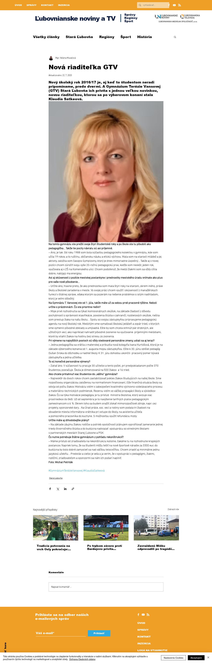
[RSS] (179, 5)
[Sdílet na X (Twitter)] (57, 488)
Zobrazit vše (173, 509)
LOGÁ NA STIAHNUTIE (152, 650)
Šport (125, 37)
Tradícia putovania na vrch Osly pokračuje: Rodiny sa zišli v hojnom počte (55, 547)
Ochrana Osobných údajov (82, 659)
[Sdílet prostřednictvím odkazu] (72, 488)
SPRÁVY (143, 630)
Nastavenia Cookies (173, 657)
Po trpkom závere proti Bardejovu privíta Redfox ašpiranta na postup (104, 547)
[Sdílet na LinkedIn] (65, 488)
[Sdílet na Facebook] (50, 488)
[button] (175, 37)
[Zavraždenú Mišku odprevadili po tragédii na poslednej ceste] (156, 527)
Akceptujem (196, 657)
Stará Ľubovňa (79, 37)
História (144, 37)
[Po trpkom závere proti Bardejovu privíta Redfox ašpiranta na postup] (106, 528)
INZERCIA (144, 643)
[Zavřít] (208, 658)
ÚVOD (141, 623)
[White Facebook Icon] (138, 614)
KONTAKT (144, 636)
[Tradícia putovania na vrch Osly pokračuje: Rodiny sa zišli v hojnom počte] (55, 527)
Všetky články (46, 37)
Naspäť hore (5, 651)
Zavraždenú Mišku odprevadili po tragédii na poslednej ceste (155, 547)
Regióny (106, 37)
